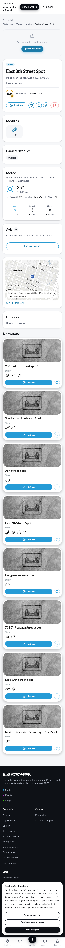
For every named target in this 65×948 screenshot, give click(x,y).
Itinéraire (31, 382)
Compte (57, 945)
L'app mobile (9, 820)
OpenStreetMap (20, 296)
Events (8, 795)
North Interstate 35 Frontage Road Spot (31, 732)
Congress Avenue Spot (20, 575)
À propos (7, 815)
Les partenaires (10, 857)
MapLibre (12, 292)
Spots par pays (10, 831)
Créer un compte (44, 820)
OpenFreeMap (25, 292)
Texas (19, 24)
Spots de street (10, 846)
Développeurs (10, 862)
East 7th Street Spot (18, 523)
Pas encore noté (14, 83)
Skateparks (8, 841)
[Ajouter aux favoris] (31, 105)
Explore (7, 945)
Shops (8, 800)
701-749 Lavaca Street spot (23, 627)
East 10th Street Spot (19, 679)
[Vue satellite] (54, 294)
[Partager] (39, 105)
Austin (29, 24)
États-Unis (8, 24)
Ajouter (33, 945)
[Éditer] (46, 105)
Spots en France (11, 836)
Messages (45, 945)
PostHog (18, 890)
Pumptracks (9, 852)
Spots (8, 789)
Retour (9, 19)
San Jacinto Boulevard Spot (23, 418)
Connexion (40, 815)
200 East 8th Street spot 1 (22, 366)
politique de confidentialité (40, 907)
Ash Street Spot (15, 470)
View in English (29, 6)
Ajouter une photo (32, 48)
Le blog (6, 825)
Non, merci (48, 6)
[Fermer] (59, 7)
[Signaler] (54, 105)
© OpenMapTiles (40, 292)
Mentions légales (11, 877)
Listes (20, 945)
